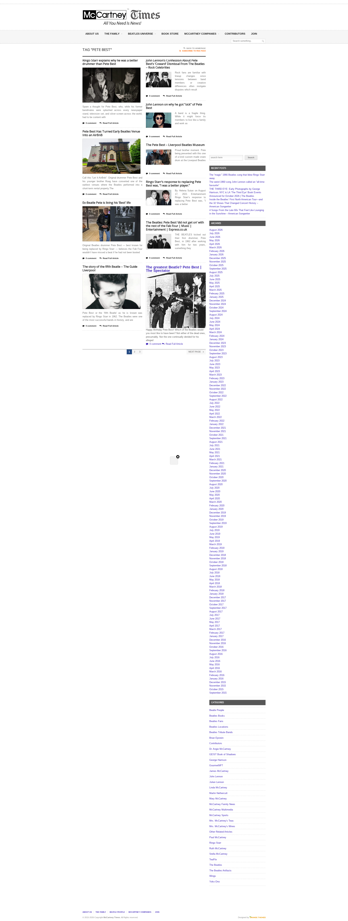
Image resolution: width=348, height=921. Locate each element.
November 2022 (217, 388)
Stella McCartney (218, 853)
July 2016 (214, 657)
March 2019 (215, 544)
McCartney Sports (218, 815)
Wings (212, 876)
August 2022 (216, 399)
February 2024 (216, 336)
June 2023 (214, 364)
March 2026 (215, 247)
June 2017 (214, 618)
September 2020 (218, 480)
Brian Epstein (216, 738)
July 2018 (214, 572)
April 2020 (214, 498)
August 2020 (216, 484)
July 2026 (214, 233)
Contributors (235, 33)
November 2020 (217, 473)
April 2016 (214, 668)
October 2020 (216, 477)
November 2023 (217, 346)
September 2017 (218, 608)
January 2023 (216, 381)
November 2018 (217, 558)
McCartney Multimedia (221, 809)
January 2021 (216, 466)
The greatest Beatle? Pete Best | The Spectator (173, 269)
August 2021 (216, 442)
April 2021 (214, 456)
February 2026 (216, 251)
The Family (111, 33)
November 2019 (217, 516)
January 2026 (216, 254)
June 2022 (214, 406)
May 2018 (214, 579)
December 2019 (217, 512)
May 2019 (214, 537)
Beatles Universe (140, 33)
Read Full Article (111, 123)
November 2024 (217, 304)
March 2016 (215, 671)
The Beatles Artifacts (220, 870)
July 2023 (214, 360)
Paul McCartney (217, 837)
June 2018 (214, 576)
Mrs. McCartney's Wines (222, 826)
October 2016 (216, 647)
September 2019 (218, 523)
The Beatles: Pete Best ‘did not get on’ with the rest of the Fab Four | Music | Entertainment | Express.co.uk (175, 225)
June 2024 (214, 321)
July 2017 (214, 615)
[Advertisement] (210, 17)
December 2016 (217, 639)
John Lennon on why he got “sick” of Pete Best (174, 106)
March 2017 (215, 629)
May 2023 (214, 367)
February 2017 (216, 632)
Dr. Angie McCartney (220, 749)
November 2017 (217, 601)
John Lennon (216, 776)
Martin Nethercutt (218, 793)
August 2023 (216, 357)
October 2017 (216, 604)
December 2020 (217, 470)
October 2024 (216, 307)
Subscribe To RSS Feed (194, 51)
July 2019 (214, 530)
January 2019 (216, 551)
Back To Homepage (196, 48)
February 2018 (216, 590)
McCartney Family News (222, 804)
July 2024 (214, 318)
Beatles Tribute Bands (221, 732)
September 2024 (218, 311)
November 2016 (217, 643)
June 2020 (214, 491)
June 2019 (214, 533)
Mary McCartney (218, 798)
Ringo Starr (215, 842)
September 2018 (218, 565)
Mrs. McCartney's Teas (221, 820)
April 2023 (214, 371)
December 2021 (217, 427)
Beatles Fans (216, 721)
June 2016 (214, 661)
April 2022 (214, 413)
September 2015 (218, 692)
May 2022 (214, 410)
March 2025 (215, 290)
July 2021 (214, 445)
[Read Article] (116, 71)
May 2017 (214, 622)
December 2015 (217, 682)
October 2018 (216, 562)
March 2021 (215, 459)
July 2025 (214, 275)
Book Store (170, 33)
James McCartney (219, 771)
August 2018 (216, 569)
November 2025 (217, 261)
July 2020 (214, 487)
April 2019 (214, 541)
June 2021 (214, 449)
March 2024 (215, 332)
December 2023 (217, 343)
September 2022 (218, 396)
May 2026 (214, 240)
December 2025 (217, 258)
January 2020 (216, 509)
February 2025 (216, 293)
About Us (92, 33)
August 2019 (216, 526)
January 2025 (216, 297)
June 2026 (214, 237)
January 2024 (216, 339)
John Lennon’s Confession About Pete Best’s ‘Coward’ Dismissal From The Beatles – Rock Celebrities (175, 63)
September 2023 (218, 353)
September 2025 (218, 268)
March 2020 (215, 502)
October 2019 (216, 519)
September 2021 (218, 438)
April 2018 (214, 583)
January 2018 (216, 593)
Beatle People (216, 710)
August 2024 (216, 314)
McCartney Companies (140, 912)
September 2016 (218, 650)
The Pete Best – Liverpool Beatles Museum (175, 145)
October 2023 (216, 350)
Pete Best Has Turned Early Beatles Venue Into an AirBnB (111, 133)
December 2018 (217, 555)
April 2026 (214, 244)
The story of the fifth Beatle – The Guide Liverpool (109, 268)
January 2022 (216, 424)
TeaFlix (213, 859)
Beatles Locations (218, 726)
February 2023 (216, 378)
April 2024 (214, 328)
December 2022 (217, 385)
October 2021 (216, 434)
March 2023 (215, 374)
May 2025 (214, 282)
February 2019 (216, 548)
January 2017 (216, 636)
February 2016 (216, 675)
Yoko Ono (214, 881)
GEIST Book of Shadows (222, 754)
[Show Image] (107, 71)
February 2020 (216, 505)
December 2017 (217, 597)
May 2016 (214, 664)
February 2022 (216, 420)
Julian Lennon (216, 782)
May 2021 (214, 452)
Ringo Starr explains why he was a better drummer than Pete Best (110, 62)
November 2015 (217, 685)
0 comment (91, 123)
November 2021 (217, 431)
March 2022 (215, 417)
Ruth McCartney (217, 848)
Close (178, 457)
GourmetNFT (216, 765)
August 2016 (216, 654)
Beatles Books (217, 715)
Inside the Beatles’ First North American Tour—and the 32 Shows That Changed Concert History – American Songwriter (236, 203)
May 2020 (214, 494)
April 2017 (214, 625)
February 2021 (216, 463)
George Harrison (217, 760)
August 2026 (216, 230)
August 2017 (216, 611)
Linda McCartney (218, 787)
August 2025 (216, 272)
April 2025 (214, 286)
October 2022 (216, 392)
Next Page (194, 351)
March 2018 (215, 586)
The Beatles (215, 865)
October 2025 (216, 265)
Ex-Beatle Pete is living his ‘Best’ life (106, 203)
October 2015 (216, 689)
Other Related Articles (220, 831)
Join (254, 33)
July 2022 (214, 403)
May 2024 (214, 325)
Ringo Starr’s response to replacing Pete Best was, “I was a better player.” (173, 183)
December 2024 (217, 300)
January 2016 (216, 678)
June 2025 (214, 279)
